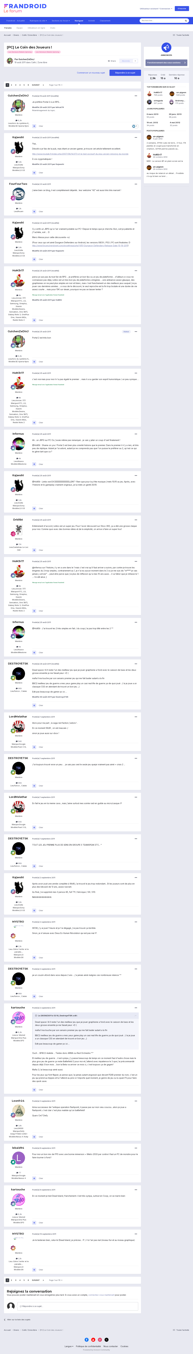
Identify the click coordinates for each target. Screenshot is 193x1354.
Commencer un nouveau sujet (91, 72)
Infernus (18, 433)
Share (112, 61)
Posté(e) (41, 96)
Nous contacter (111, 1346)
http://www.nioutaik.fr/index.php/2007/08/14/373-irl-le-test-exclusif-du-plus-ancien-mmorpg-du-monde (80, 154)
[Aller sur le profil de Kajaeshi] (18, 147)
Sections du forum (60, 20)
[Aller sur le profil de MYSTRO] (18, 931)
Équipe (20, 28)
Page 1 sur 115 (55, 85)
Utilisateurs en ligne (36, 28)
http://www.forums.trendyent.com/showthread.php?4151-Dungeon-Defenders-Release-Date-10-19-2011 (80, 245)
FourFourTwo (18, 183)
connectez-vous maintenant (101, 1295)
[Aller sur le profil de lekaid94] (18, 1158)
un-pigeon (181, 92)
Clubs (52, 28)
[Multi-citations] (34, 126)
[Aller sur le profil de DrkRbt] (18, 529)
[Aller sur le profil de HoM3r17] (18, 280)
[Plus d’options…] (136, 96)
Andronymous (182, 100)
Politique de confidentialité (88, 1346)
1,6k (20, 162)
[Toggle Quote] (36, 1015)
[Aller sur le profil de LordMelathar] (18, 726)
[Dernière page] (43, 85)
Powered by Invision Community (96, 1350)
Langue (68, 1346)
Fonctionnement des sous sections (164, 62)
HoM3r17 (18, 270)
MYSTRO (18, 921)
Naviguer (79, 20)
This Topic (174, 20)
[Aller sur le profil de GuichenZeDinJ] (10, 61)
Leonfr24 (18, 1100)
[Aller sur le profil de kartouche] (18, 1017)
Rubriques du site (38, 20)
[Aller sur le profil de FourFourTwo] (18, 194)
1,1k (19, 208)
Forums (8, 28)
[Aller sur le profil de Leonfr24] (18, 1111)
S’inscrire (182, 8)
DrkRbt (18, 519)
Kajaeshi (18, 137)
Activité (91, 20)
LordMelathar (18, 716)
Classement (105, 20)
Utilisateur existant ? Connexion (155, 8)
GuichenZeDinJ (26, 59)
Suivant (36, 85)
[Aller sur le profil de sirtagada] (149, 102)
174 (19, 544)
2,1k (19, 946)
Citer (41, 126)
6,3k (19, 120)
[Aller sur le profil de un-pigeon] (172, 93)
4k (19, 458)
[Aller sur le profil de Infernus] (18, 443)
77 (19, 1172)
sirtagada (158, 100)
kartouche (18, 1007)
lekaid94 (18, 1147)
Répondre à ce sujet (125, 72)
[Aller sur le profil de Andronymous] (171, 102)
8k (19, 295)
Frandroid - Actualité (15, 20)
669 (20, 688)
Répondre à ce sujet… (32, 1306)
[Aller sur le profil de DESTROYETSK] (18, 673)
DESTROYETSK (18, 663)
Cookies (124, 1346)
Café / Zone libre (39, 62)
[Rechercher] (186, 20)
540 (20, 741)
